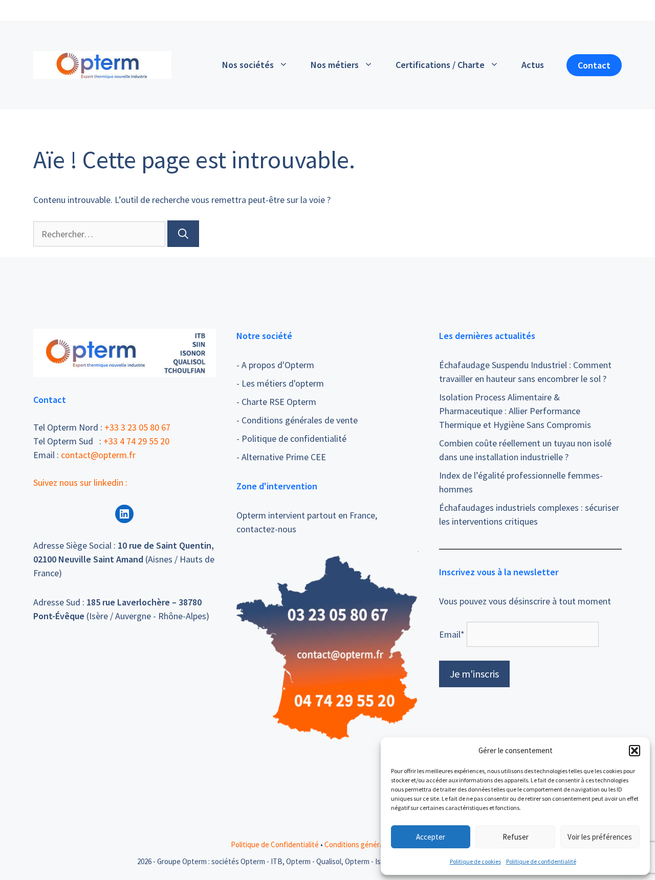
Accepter (430, 837)
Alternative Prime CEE (284, 457)
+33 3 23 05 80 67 (137, 427)
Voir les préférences (599, 837)
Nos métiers (335, 65)
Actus (532, 65)
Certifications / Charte (440, 65)
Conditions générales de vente (300, 420)
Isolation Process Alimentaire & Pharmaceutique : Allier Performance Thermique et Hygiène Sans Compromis (515, 411)
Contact (594, 65)
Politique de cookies (475, 861)
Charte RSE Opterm (279, 402)
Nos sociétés (248, 65)
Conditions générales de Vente (374, 844)
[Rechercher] (183, 233)
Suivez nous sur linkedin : (80, 482)
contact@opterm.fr (98, 455)
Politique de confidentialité (541, 861)
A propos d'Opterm (278, 365)
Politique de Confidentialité (275, 844)
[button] (634, 751)
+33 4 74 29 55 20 (136, 441)
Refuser (516, 837)
